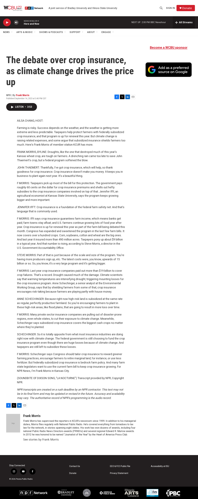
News (6, 32)
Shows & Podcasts (51, 32)
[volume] (16, 22)
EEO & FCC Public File (120, 466)
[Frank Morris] (13, 423)
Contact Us (74, 466)
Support (75, 32)
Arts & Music (24, 32)
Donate (187, 8)
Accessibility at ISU (160, 466)
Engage (106, 32)
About (91, 32)
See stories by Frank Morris (41, 439)
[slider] (21, 22)
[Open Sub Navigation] (12, 32)
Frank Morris (22, 95)
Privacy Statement (119, 473)
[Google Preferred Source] (169, 69)
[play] (6, 22)
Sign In (170, 8)
